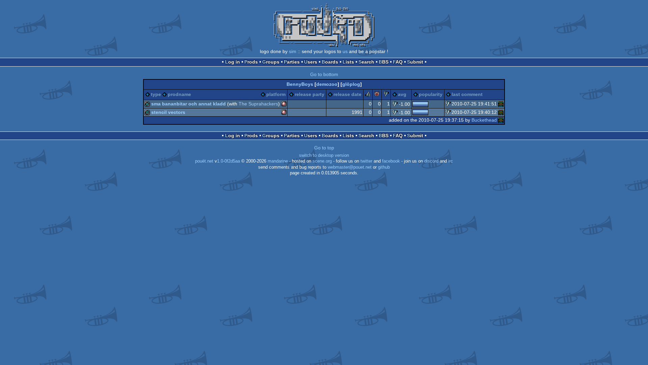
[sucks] (386, 95)
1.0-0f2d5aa (228, 161)
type (156, 94)
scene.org (322, 161)
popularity (430, 94)
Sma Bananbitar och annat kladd (188, 103)
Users (310, 62)
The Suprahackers (258, 103)
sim (292, 51)
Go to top (324, 147)
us (345, 51)
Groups (270, 62)
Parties (292, 62)
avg (402, 94)
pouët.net (204, 161)
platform (276, 94)
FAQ (398, 62)
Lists (348, 62)
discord (431, 161)
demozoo (327, 84)
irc (450, 161)
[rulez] (368, 95)
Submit (415, 62)
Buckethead (484, 120)
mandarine (278, 161)
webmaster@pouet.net (350, 167)
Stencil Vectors (168, 112)
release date (347, 94)
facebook (391, 161)
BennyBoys (300, 84)
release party (309, 94)
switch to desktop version (324, 155)
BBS (383, 62)
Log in (232, 62)
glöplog (351, 84)
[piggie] (377, 95)
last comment (467, 94)
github (384, 167)
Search (366, 62)
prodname (179, 94)
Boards (330, 62)
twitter (366, 161)
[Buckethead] (501, 103)
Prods (251, 62)
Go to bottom (324, 74)
